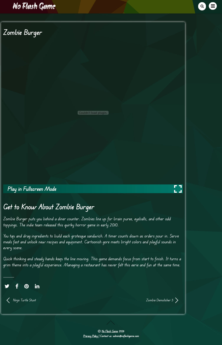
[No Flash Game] (34, 9)
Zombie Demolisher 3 (135, 300)
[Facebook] (18, 286)
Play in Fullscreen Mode (32, 189)
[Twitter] (8, 286)
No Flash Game (110, 331)
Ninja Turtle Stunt (24, 300)
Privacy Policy (90, 336)
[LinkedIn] (38, 286)
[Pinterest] (27, 286)
